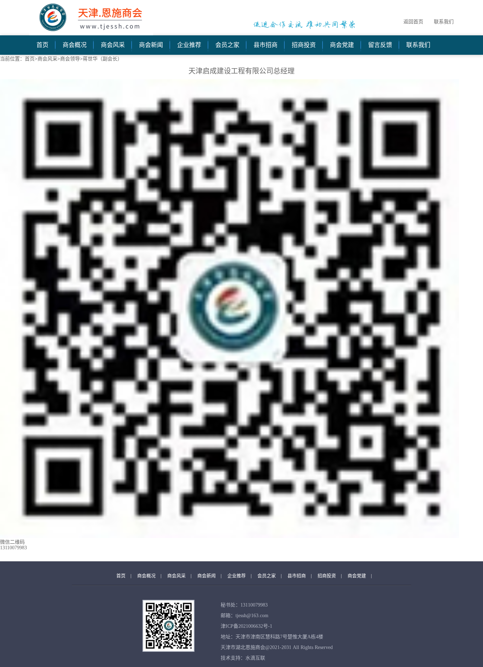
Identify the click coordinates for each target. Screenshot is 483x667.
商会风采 (113, 45)
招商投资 (304, 45)
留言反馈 (380, 45)
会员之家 (227, 45)
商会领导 (70, 59)
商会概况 (75, 45)
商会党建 (342, 45)
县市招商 (266, 45)
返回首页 (413, 21)
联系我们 (444, 21)
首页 (42, 45)
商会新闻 (151, 45)
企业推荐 (189, 45)
